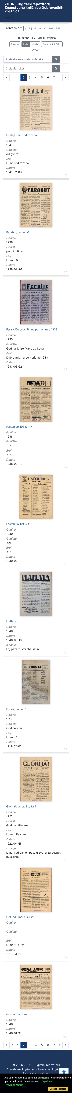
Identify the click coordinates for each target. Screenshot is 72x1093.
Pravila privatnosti (14, 1084)
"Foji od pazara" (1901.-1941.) (44, 28)
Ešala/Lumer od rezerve (22, 135)
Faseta (15, 44)
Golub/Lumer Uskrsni (20, 917)
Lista (25, 44)
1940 (9, 534)
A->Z (35, 49)
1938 (9, 242)
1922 (9, 816)
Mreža (35, 44)
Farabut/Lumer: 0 (17, 232)
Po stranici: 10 (51, 44)
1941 (9, 145)
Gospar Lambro (16, 1014)
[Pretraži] (56, 59)
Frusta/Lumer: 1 (16, 709)
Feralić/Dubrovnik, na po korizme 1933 (31, 329)
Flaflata (11, 621)
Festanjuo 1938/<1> (19, 426)
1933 (9, 339)
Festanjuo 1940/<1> (19, 524)
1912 (9, 719)
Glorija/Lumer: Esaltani (21, 806)
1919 (9, 927)
